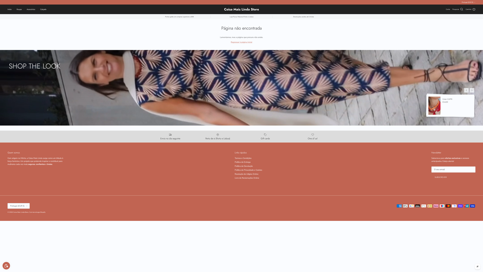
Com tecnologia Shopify (37, 212)
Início (10, 9)
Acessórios (31, 9)
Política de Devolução (244, 166)
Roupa (19, 9)
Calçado (43, 9)
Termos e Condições (243, 158)
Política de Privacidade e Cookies (248, 170)
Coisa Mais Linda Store (20, 212)
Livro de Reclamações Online (247, 178)
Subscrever (441, 177)
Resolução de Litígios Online (246, 174)
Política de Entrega (243, 162)
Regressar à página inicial (241, 42)
